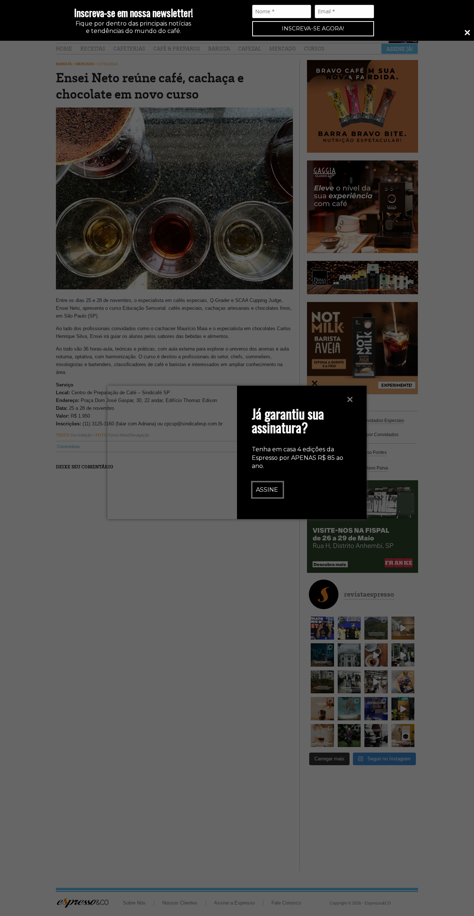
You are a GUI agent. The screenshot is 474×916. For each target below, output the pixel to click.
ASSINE (267, 489)
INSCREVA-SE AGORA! (313, 28)
